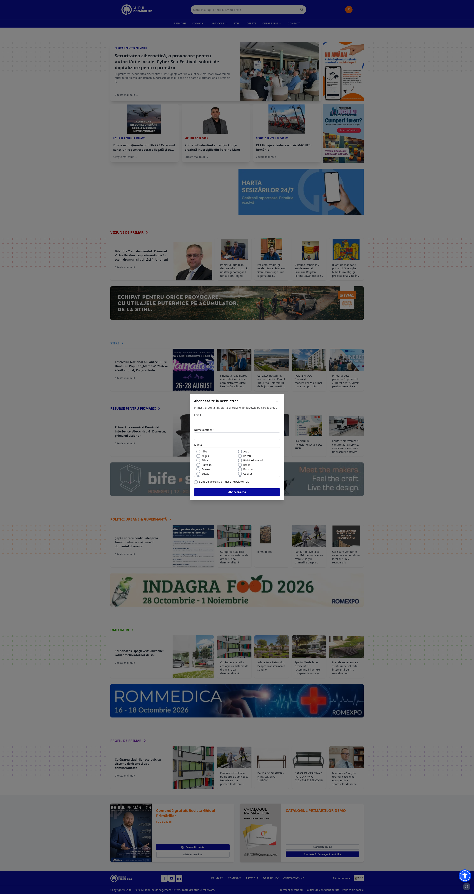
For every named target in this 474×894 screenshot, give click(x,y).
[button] (465, 875)
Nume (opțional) (204, 430)
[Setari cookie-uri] (466, 886)
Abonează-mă (237, 492)
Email (197, 415)
